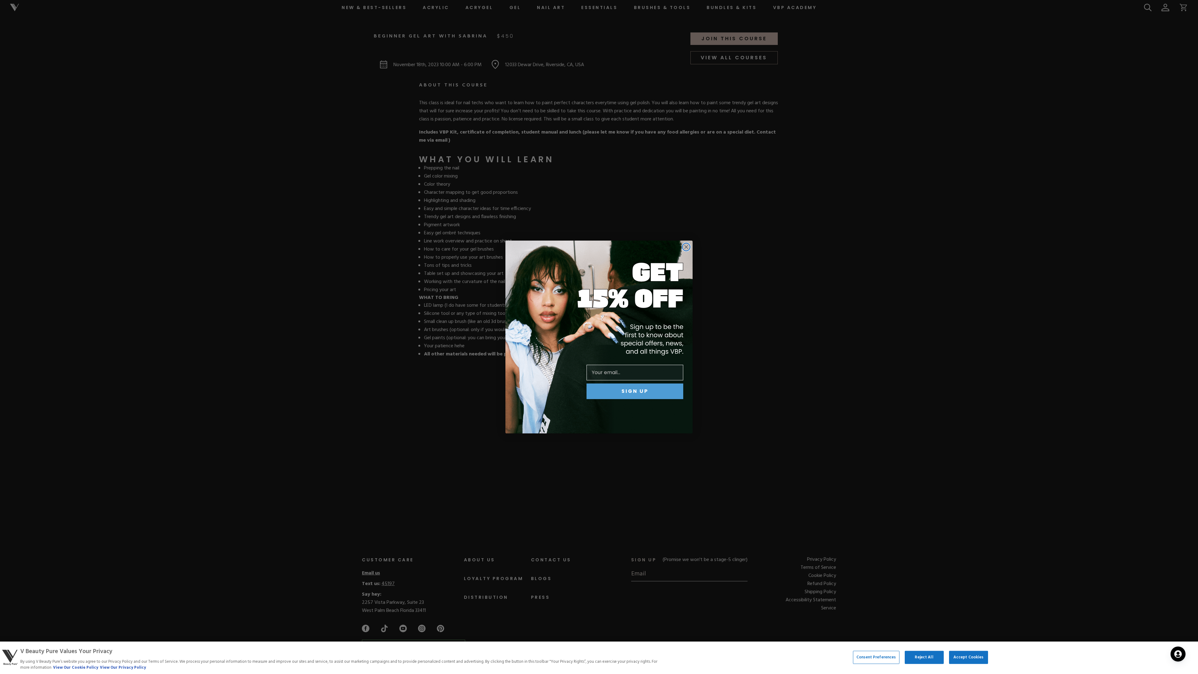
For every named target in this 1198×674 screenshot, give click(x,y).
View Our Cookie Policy (75, 667)
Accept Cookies (968, 657)
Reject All (924, 657)
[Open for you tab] (1178, 654)
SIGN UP (634, 391)
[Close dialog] (686, 247)
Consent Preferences (876, 657)
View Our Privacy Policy (123, 667)
